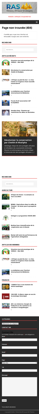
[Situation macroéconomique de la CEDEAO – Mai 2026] (5, 64)
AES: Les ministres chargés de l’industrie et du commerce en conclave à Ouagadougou (21, 305)
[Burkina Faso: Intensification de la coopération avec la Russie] (5, 229)
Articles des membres (10, 245)
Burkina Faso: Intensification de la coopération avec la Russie (22, 226)
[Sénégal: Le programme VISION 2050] (5, 219)
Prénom (5, 344)
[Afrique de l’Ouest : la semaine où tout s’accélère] (5, 198)
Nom (4, 336)
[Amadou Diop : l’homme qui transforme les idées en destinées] (5, 114)
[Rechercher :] (19, 49)
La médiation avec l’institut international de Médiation (20, 92)
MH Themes (31, 412)
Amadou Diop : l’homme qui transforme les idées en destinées (23, 111)
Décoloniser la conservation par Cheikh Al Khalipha (22, 71)
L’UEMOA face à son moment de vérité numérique (22, 285)
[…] (33, 152)
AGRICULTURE (7, 190)
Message (5, 375)
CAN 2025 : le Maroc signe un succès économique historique (23, 295)
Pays (4, 360)
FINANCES (5, 280)
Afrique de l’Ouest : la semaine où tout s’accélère (22, 195)
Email (4, 352)
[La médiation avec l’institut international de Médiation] (5, 95)
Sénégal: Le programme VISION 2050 (23, 216)
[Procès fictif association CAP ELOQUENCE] (5, 105)
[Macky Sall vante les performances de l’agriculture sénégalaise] (5, 238)
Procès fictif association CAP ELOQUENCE (21, 102)
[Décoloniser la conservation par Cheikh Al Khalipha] (5, 74)
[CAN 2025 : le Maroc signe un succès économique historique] (5, 298)
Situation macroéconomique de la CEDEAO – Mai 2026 (22, 61)
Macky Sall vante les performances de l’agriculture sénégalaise (24, 236)
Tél (3, 367)
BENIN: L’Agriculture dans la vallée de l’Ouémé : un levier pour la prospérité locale (23, 206)
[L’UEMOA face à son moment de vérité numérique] (5, 288)
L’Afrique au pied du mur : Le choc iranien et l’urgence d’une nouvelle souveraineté (22, 81)
